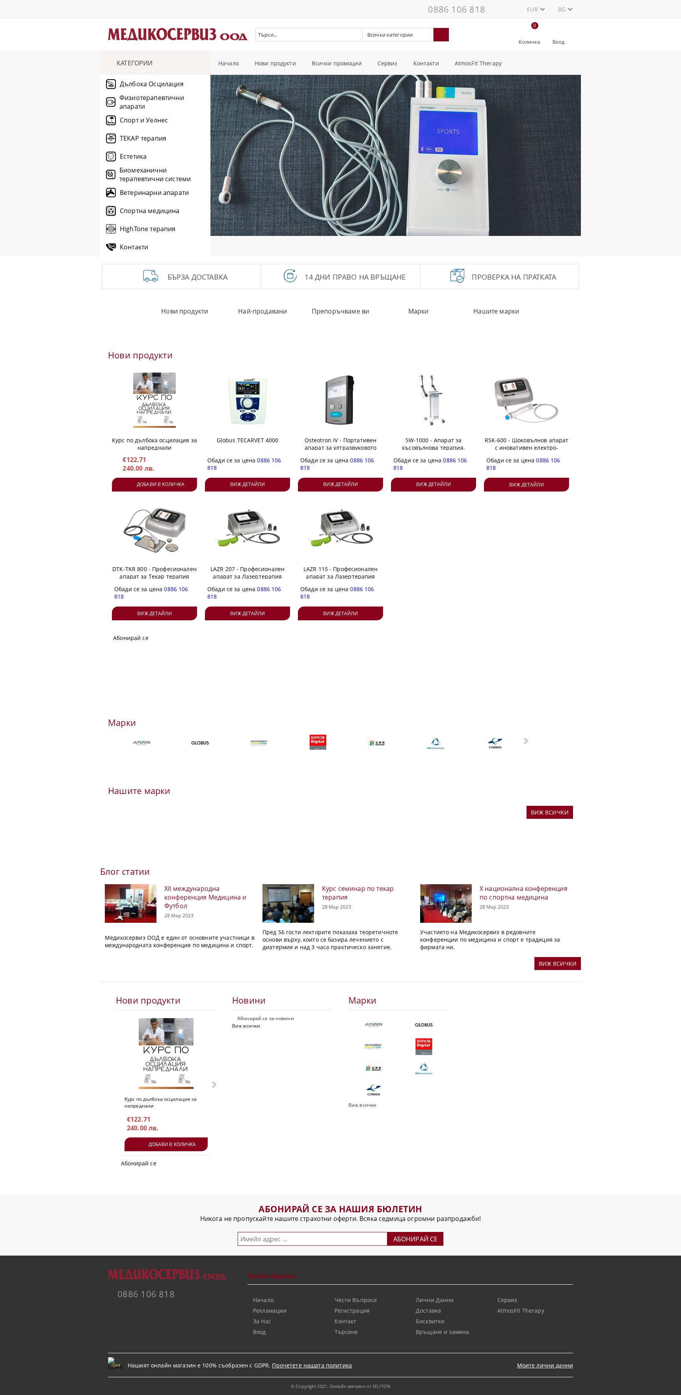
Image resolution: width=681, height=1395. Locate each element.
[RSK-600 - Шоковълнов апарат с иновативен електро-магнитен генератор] (526, 400)
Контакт (346, 1321)
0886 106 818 (456, 9)
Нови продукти (275, 63)
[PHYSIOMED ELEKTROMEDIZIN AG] (259, 743)
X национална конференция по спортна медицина (524, 893)
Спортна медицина (150, 210)
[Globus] (200, 743)
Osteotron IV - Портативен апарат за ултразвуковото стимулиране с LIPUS (341, 442)
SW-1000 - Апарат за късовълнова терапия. (433, 442)
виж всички (550, 812)
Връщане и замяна (442, 1332)
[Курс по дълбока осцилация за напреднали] (154, 400)
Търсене (346, 1332)
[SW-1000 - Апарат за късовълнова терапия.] (433, 400)
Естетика (133, 156)
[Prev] (223, 159)
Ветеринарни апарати (154, 192)
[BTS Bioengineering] (436, 743)
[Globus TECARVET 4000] (247, 400)
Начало (228, 63)
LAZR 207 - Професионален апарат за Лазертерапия (247, 571)
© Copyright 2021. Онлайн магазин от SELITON (340, 1386)
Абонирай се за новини (265, 1018)
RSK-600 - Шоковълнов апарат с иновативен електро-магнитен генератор (527, 442)
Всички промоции (337, 63)
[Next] (568, 159)
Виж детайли (247, 484)
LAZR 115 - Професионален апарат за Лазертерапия (340, 571)
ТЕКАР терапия (143, 138)
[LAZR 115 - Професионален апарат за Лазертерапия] (340, 529)
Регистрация (352, 1310)
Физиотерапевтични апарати (151, 102)
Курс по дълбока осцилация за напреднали (154, 442)
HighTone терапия (148, 228)
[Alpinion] (141, 743)
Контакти (426, 63)
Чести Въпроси (356, 1300)
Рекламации (270, 1310)
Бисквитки (430, 1321)
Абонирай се (131, 638)
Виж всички (246, 1025)
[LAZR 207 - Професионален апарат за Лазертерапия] (247, 529)
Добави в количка (160, 484)
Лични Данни (435, 1300)
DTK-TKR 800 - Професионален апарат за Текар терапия (154, 571)
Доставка (428, 1310)
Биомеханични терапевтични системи (155, 174)
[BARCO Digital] (318, 743)
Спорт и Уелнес (144, 120)
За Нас (262, 1321)
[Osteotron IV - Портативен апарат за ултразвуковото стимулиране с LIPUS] (340, 400)
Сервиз (388, 63)
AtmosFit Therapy (478, 63)
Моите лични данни (545, 1365)
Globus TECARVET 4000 (248, 440)
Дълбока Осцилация (152, 84)
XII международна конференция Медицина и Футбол (205, 897)
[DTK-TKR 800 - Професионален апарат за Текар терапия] (154, 529)
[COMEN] (495, 743)
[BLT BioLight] (377, 743)
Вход (559, 41)
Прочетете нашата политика (312, 1365)
